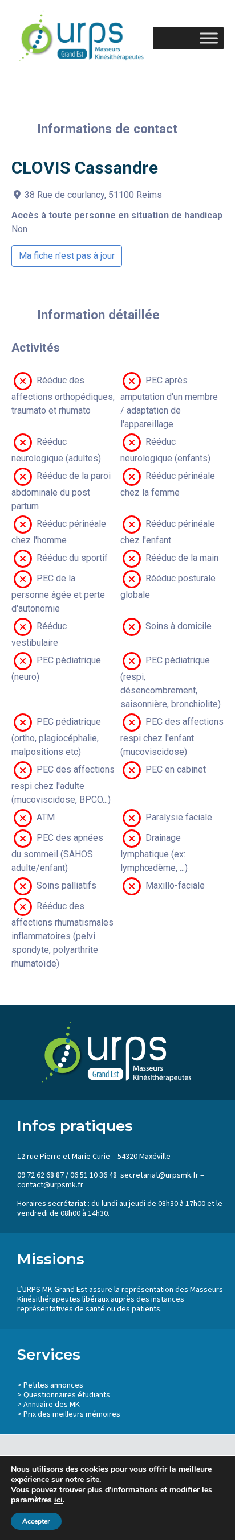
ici (58, 1500)
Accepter (36, 1521)
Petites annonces (53, 1385)
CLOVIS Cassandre (84, 167)
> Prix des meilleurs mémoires (68, 1414)
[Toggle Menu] (209, 37)
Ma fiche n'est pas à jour (67, 255)
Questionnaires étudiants (66, 1395)
